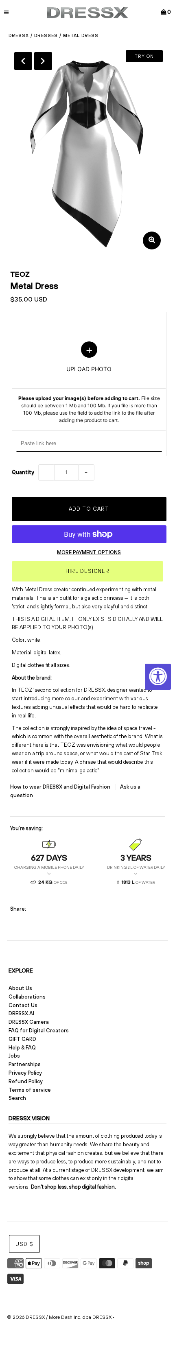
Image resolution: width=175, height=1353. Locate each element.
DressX (19, 35)
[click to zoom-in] (152, 240)
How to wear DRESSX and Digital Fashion (61, 787)
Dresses (46, 35)
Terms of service (30, 1090)
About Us (20, 988)
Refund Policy (26, 1081)
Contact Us (23, 1005)
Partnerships (25, 1064)
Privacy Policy (25, 1073)
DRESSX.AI (21, 1013)
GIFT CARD (22, 1039)
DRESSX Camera (29, 1022)
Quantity (23, 472)
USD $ (24, 1244)
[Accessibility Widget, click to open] (158, 677)
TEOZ (20, 274)
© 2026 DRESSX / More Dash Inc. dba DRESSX (59, 1317)
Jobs (14, 1056)
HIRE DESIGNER (87, 571)
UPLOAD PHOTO (89, 383)
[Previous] (23, 61)
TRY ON (144, 56)
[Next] (43, 61)
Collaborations (27, 997)
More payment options (89, 552)
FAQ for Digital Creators (39, 1030)
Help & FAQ (22, 1048)
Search (17, 1098)
